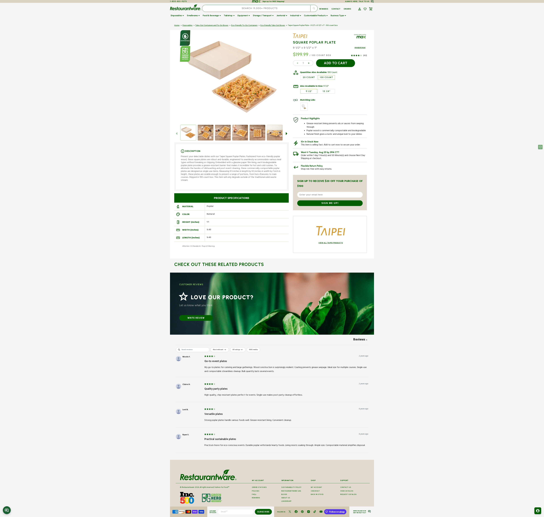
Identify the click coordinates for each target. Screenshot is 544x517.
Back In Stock (317, 494)
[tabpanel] (272, 400)
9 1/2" (326, 86)
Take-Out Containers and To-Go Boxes (211, 25)
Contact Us (345, 487)
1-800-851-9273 (178, 1)
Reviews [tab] (360, 340)
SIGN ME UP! (330, 203)
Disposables (187, 25)
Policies (255, 491)
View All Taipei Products (330, 243)
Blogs (284, 494)
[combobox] (259, 8)
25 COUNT (309, 77)
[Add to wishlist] (365, 9)
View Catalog (346, 491)
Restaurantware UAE (291, 491)
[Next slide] (286, 133)
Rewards (256, 498)
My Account (316, 487)
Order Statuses (259, 487)
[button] (359, 9)
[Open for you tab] (537, 510)
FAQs (254, 494)
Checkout (315, 491)
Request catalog (348, 494)
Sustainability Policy (291, 487)
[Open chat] (7, 510)
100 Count (332, 73)
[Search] (313, 8)
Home (176, 25)
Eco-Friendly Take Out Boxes (272, 25)
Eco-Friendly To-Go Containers (244, 25)
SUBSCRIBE (263, 511)
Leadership (286, 501)
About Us (285, 498)
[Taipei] (301, 38)
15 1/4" (326, 91)
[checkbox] (253, 349)
